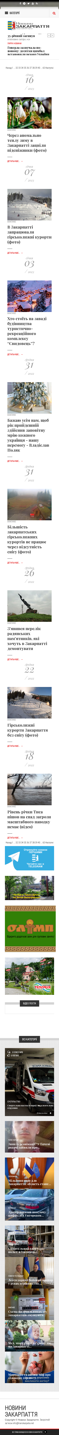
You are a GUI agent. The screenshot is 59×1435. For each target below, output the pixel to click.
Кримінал (12, 1208)
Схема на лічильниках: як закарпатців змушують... (27, 1313)
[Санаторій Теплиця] (29, 976)
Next (52, 35)
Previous (49, 35)
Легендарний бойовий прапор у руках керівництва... (30, 1281)
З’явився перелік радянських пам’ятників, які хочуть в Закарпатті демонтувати (27, 638)
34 (22, 68)
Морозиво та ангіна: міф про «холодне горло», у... (29, 1376)
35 (25, 68)
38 (33, 68)
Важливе (11, 1307)
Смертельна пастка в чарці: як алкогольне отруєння (30, 1106)
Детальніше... (15, 161)
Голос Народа (13, 1140)
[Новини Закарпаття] (29, 25)
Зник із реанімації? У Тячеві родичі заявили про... (29, 1145)
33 (19, 68)
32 (17, 68)
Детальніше (42, 1113)
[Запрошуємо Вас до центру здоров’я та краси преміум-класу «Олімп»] (30, 928)
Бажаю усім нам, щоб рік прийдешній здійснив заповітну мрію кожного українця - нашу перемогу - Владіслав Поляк (28, 435)
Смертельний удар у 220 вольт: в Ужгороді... (26, 1250)
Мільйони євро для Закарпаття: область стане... (29, 1182)
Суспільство (13, 1101)
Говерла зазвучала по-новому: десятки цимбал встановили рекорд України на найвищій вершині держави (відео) (28, 46)
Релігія (11, 1339)
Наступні (49, 68)
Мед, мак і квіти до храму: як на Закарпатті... (29, 1344)
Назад (8, 68)
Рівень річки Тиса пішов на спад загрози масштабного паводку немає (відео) (29, 819)
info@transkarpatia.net (23, 1423)
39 (36, 68)
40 (39, 68)
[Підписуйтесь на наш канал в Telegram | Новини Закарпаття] (29, 858)
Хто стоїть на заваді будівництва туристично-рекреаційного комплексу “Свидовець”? (27, 331)
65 (44, 68)
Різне (10, 1370)
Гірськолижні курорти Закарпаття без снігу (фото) (27, 730)
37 (31, 68)
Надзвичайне (13, 1244)
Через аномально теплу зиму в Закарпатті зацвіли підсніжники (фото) (26, 143)
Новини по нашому (15, 1276)
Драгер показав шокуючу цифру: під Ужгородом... (27, 1213)
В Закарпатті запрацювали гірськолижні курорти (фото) (29, 234)
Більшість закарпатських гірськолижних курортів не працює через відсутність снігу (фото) (26, 539)
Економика (12, 1176)
